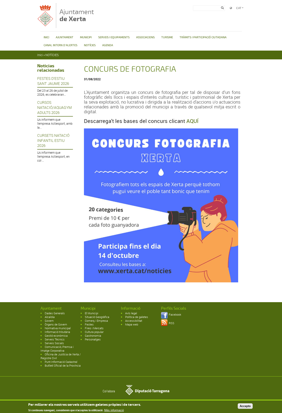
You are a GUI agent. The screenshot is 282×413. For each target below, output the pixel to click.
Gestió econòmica (56, 336)
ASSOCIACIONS (145, 37)
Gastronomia (93, 336)
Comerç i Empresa (96, 321)
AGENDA (107, 45)
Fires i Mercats (94, 328)
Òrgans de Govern (56, 324)
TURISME (167, 37)
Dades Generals (55, 313)
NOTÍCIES (90, 45)
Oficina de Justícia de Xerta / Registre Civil (61, 356)
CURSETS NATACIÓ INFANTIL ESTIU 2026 (53, 140)
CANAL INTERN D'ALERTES (60, 45)
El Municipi (91, 313)
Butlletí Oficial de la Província (63, 365)
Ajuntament (76, 15)
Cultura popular (94, 332)
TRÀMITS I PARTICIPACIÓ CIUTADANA (203, 37)
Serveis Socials (54, 343)
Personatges (93, 339)
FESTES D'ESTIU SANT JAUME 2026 (53, 81)
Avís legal (131, 313)
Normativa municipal (58, 328)
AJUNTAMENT (64, 37)
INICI (46, 37)
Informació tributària (57, 332)
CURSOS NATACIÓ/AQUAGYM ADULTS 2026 (54, 107)
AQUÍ (192, 120)
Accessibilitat (133, 321)
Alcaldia (50, 317)
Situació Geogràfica (97, 317)
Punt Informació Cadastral (61, 362)
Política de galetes (136, 317)
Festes (89, 324)
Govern (49, 321)
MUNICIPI (86, 37)
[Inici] (45, 26)
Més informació (114, 410)
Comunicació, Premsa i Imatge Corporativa (57, 349)
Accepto (245, 406)
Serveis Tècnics (55, 339)
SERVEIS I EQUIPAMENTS (114, 37)
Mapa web (131, 324)
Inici (40, 55)
